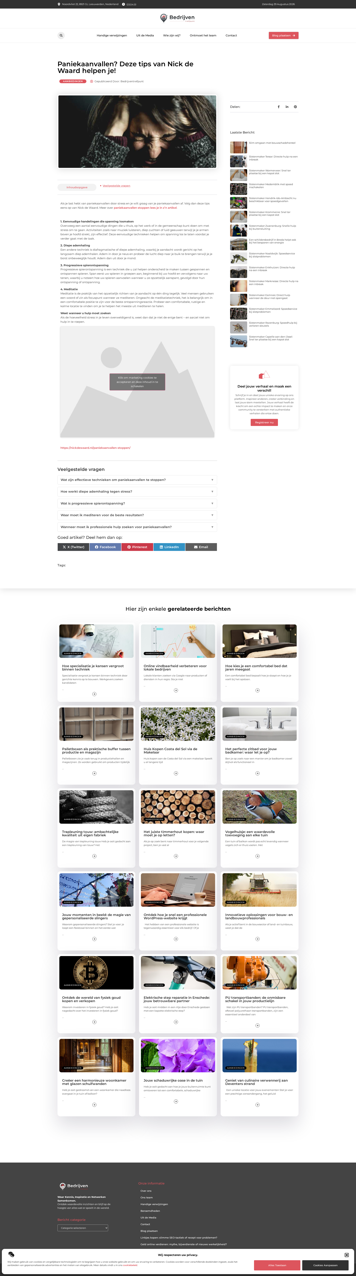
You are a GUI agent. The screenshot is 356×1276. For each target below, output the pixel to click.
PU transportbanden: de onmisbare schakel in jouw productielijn (255, 999)
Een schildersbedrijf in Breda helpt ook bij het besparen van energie (272, 241)
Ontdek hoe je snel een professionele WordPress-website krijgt (175, 916)
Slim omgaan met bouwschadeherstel (272, 142)
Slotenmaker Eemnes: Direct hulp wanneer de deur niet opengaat (269, 297)
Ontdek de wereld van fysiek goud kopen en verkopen (91, 999)
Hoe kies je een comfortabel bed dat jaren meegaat (256, 667)
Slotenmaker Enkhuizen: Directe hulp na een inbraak (272, 269)
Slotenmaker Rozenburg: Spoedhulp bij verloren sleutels (273, 324)
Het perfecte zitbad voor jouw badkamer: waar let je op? (251, 750)
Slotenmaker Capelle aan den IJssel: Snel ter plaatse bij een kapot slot (271, 338)
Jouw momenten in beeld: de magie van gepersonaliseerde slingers (96, 916)
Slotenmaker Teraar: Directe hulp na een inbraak (273, 158)
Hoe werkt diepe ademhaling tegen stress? (137, 491)
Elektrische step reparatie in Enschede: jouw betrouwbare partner (177, 999)
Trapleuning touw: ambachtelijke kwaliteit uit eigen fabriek (90, 833)
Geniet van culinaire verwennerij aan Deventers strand (256, 1082)
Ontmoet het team (203, 35)
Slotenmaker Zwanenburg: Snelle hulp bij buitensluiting (272, 227)
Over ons (146, 1190)
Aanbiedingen (73, 81)
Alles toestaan (277, 1265)
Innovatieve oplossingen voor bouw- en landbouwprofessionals (259, 916)
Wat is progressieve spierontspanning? (137, 503)
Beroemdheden (150, 1210)
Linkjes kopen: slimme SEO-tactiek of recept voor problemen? (179, 1237)
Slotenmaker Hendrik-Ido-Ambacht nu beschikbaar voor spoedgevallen (272, 200)
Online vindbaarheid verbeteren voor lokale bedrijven (175, 667)
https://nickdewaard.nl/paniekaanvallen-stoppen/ (95, 448)
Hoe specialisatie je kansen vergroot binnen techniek (93, 667)
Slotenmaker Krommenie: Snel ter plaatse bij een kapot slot (269, 214)
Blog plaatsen (149, 1230)
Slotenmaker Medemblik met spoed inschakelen (271, 186)
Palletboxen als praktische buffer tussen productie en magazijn (96, 750)
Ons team (147, 1197)
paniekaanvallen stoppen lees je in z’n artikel (145, 207)
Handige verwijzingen (112, 35)
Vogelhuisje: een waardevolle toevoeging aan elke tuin (250, 833)
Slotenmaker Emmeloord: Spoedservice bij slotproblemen (273, 310)
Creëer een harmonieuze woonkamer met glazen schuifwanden (94, 1082)
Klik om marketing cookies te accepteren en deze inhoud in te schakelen (137, 382)
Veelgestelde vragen (116, 185)
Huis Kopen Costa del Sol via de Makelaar (170, 750)
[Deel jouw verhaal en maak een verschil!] (264, 374)
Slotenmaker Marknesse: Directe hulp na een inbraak (273, 283)
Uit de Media (145, 35)
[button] (347, 1255)
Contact (231, 35)
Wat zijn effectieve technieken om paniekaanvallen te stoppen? (137, 480)
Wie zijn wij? (172, 35)
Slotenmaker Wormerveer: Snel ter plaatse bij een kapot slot (270, 172)
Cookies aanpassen (325, 1265)
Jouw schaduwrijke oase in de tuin (173, 1080)
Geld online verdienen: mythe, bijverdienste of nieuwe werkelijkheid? (184, 1244)
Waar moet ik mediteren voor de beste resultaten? (137, 515)
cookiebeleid (130, 1265)
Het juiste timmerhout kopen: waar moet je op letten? (174, 833)
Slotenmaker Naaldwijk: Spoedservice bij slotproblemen (272, 255)
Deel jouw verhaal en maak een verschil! (264, 388)
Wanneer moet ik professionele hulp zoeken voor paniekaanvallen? (137, 527)
